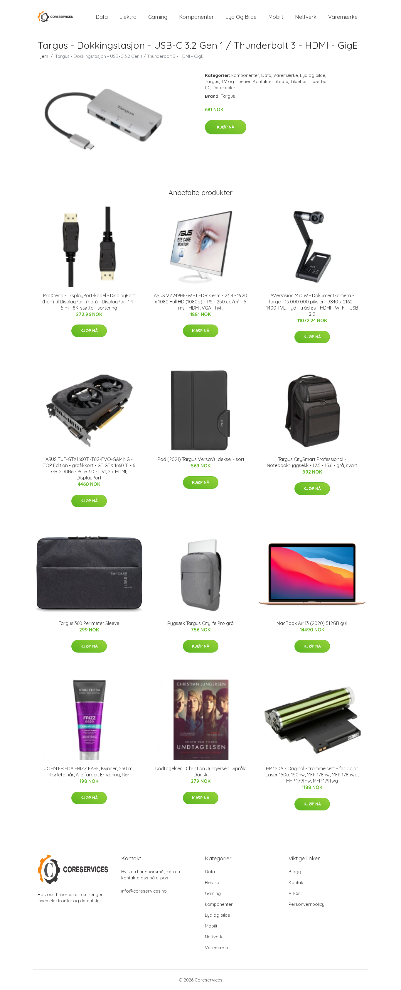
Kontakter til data (270, 81)
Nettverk (305, 16)
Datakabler (224, 87)
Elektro (128, 16)
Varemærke (343, 16)
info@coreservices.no (144, 891)
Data (102, 16)
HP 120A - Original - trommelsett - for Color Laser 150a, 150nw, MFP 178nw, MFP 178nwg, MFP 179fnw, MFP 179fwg (312, 775)
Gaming (157, 16)
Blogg (295, 871)
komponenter (196, 16)
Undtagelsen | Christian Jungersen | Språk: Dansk (200, 772)
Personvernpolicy (306, 904)
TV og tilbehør (236, 81)
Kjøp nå (225, 127)
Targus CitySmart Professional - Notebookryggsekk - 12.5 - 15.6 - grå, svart (312, 462)
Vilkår (294, 893)
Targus (212, 81)
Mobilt (275, 16)
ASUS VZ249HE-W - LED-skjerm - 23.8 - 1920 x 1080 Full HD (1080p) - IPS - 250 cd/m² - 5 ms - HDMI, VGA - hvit (200, 302)
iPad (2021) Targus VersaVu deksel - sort (201, 459)
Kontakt (297, 882)
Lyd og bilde (241, 16)
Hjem (43, 56)
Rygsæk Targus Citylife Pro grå (200, 623)
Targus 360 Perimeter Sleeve (89, 623)
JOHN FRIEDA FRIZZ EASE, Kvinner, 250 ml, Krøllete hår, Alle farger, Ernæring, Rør (89, 772)
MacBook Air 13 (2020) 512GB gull (312, 623)
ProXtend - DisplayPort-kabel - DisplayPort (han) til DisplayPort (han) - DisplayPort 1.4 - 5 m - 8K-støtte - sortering (89, 302)
